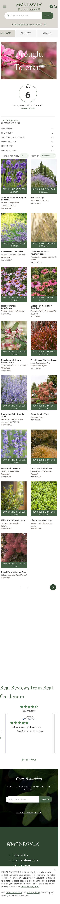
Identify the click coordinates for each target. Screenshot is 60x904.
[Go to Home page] (29, 6)
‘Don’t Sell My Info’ (30, 887)
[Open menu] (4, 7)
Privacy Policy (33, 892)
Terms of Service (14, 892)
